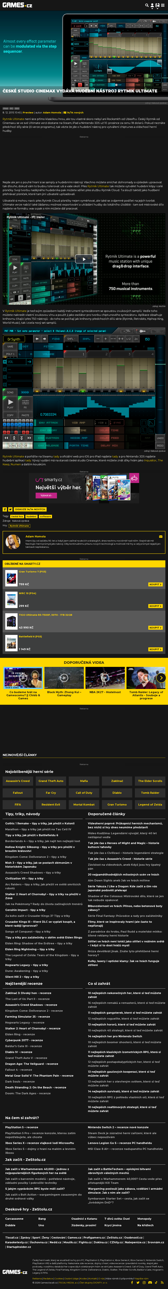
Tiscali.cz (11, 1237)
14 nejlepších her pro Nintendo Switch (115, 1036)
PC (11, 108)
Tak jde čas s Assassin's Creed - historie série (120, 858)
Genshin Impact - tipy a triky (25, 910)
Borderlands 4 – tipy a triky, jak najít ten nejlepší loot (42, 841)
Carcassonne (14, 1218)
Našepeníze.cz (135, 1242)
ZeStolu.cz (114, 1237)
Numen (16, 464)
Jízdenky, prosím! (83, 1225)
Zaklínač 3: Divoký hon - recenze (28, 993)
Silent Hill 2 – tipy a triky (22, 976)
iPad (5, 108)
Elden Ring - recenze (20, 1034)
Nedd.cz (55, 1242)
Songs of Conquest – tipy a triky (28, 931)
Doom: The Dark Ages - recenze (28, 1093)
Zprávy (25, 1237)
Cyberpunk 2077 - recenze (24, 1040)
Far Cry (51, 792)
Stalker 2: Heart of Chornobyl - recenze (33, 1028)
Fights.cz (85, 1242)
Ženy (45, 1237)
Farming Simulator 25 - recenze (27, 1016)
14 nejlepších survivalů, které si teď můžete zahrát (123, 1091)
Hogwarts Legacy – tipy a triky (26, 965)
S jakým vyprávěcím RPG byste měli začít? (35, 1188)
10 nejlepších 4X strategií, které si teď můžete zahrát (125, 1030)
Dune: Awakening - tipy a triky (26, 971)
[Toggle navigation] (162, 5)
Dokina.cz (101, 1242)
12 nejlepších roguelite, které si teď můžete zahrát (123, 1018)
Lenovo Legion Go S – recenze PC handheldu (120, 1143)
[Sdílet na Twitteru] (10, 509)
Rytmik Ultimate (13, 119)
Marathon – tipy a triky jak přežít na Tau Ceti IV (38, 829)
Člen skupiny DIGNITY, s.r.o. (94, 1282)
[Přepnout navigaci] (152, 5)
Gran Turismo (117, 804)
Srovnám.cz (156, 1242)
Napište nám (141, 1278)
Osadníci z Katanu (84, 1218)
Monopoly (144, 1218)
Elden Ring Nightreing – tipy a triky (30, 949)
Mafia (84, 781)
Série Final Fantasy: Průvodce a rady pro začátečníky (125, 915)
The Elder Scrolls (150, 781)
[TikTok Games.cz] (156, 1282)
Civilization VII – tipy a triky (24, 878)
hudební (31, 516)
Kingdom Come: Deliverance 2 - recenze (34, 1010)
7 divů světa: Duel (117, 1218)
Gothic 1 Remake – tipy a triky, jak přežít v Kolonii (39, 823)
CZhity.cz (116, 1242)
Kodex (84, 1278)
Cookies (58, 1278)
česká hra (17, 516)
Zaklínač (117, 781)
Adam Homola (36, 536)
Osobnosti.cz (133, 1237)
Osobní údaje (71, 1278)
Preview (28, 112)
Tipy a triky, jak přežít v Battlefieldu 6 (31, 835)
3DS (17, 108)
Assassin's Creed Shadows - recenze (31, 1004)
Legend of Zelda (150, 804)
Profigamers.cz (94, 1237)
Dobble (10, 1225)
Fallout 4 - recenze (18, 1069)
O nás (101, 1278)
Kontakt (93, 1278)
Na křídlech (145, 1225)
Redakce (48, 1278)
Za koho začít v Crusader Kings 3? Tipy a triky (37, 915)
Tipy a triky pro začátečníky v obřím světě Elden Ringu (43, 937)
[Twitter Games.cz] (138, 1282)
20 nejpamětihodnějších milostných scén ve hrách (123, 874)
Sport (36, 1237)
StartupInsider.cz (19, 1247)
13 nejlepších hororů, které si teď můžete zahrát (122, 1024)
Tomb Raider (150, 792)
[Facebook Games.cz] (131, 1282)
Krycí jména (113, 1225)
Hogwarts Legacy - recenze (24, 1022)
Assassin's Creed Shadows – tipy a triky (33, 872)
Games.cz (74, 1237)
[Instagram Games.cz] (144, 1282)
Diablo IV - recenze (18, 1052)
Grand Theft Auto (51, 781)
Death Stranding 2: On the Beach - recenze (35, 1087)
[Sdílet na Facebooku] (5, 509)
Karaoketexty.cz (16, 1242)
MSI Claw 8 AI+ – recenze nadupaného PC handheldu (125, 1149)
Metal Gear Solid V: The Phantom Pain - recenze (39, 1075)
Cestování (58, 1237)
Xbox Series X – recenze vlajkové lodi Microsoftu (39, 1143)
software (45, 516)
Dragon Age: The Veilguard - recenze (31, 1063)
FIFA (18, 804)
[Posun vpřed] (161, 678)
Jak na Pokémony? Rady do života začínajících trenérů (44, 904)
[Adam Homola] (13, 541)
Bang (42, 1218)
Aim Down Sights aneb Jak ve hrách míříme (119, 880)
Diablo (117, 792)
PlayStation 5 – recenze (21, 1127)
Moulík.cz (70, 1242)
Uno (41, 1225)
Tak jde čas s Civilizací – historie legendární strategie (126, 853)
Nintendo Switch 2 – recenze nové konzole (118, 1127)
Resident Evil (51, 804)
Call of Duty (84, 792)
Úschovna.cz (39, 1242)
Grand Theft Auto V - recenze (26, 1058)
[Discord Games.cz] (150, 1282)
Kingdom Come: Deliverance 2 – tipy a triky (35, 856)
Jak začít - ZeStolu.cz (25, 1159)
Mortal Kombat (84, 804)
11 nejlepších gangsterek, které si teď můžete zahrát (125, 1012)
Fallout (18, 792)
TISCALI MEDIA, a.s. (68, 1282)
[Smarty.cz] (84, 488)
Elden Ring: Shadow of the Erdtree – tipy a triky (38, 943)
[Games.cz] (17, 5)
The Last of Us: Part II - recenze (27, 999)
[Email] (160, 536)
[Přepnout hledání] (147, 5)
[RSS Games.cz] (162, 1282)
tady (56, 456)
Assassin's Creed (18, 781)
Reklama (37, 1278)
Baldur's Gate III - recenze (23, 1046)
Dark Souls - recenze (20, 1081)
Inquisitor (150, 460)
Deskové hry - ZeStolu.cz (28, 1209)
